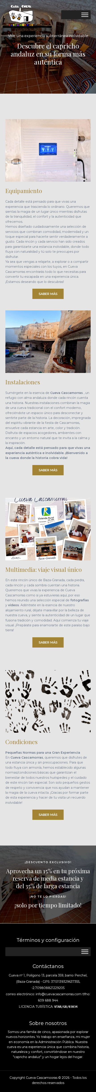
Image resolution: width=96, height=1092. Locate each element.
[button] (48, 294)
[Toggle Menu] (84, 15)
